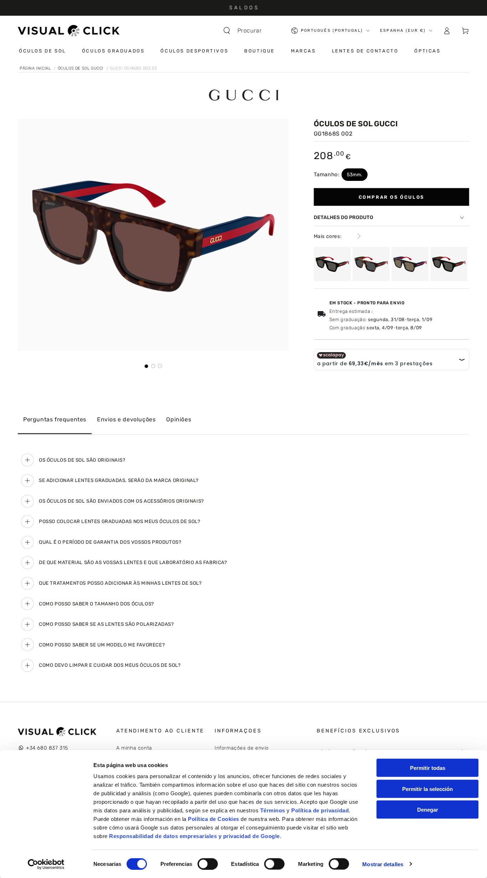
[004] (410, 264)
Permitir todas (427, 768)
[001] (332, 264)
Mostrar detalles (382, 864)
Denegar (427, 810)
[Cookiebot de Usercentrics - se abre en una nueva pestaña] (46, 864)
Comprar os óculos (391, 197)
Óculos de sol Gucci (81, 68)
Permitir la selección (427, 789)
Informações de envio (242, 748)
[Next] (278, 235)
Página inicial (36, 68)
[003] (371, 264)
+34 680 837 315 (47, 748)
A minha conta (134, 748)
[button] (246, 31)
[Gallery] (153, 244)
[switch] (208, 863)
